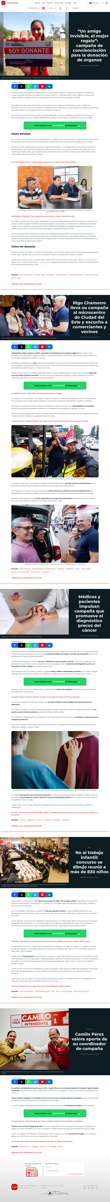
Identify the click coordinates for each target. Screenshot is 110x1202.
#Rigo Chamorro (25, 569)
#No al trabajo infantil (42, 991)
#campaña (50, 275)
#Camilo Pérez (25, 1146)
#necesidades (86, 569)
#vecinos (14, 572)
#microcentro (36, 572)
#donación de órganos (76, 275)
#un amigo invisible (26, 275)
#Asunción (43, 1146)
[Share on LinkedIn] (49, 86)
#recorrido (45, 572)
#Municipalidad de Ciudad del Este (44, 569)
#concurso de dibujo (27, 991)
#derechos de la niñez (81, 991)
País (89, 26)
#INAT (13, 278)
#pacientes (57, 820)
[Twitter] (88, 1188)
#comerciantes (24, 572)
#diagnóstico (31, 820)
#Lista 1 (77, 569)
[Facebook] (84, 1188)
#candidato (69, 569)
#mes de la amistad (91, 275)
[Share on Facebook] (14, 86)
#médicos (47, 820)
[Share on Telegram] (35, 86)
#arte (57, 991)
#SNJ (19, 278)
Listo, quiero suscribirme (75, 1174)
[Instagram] (92, 1188)
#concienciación (61, 275)
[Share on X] (21, 86)
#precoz (40, 820)
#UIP (52, 991)
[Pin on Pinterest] (42, 86)
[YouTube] (97, 1188)
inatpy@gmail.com (44, 262)
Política (89, 298)
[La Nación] (9, 3)
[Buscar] (107, 3)
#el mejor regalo (39, 275)
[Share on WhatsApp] (28, 86)
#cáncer (22, 820)
